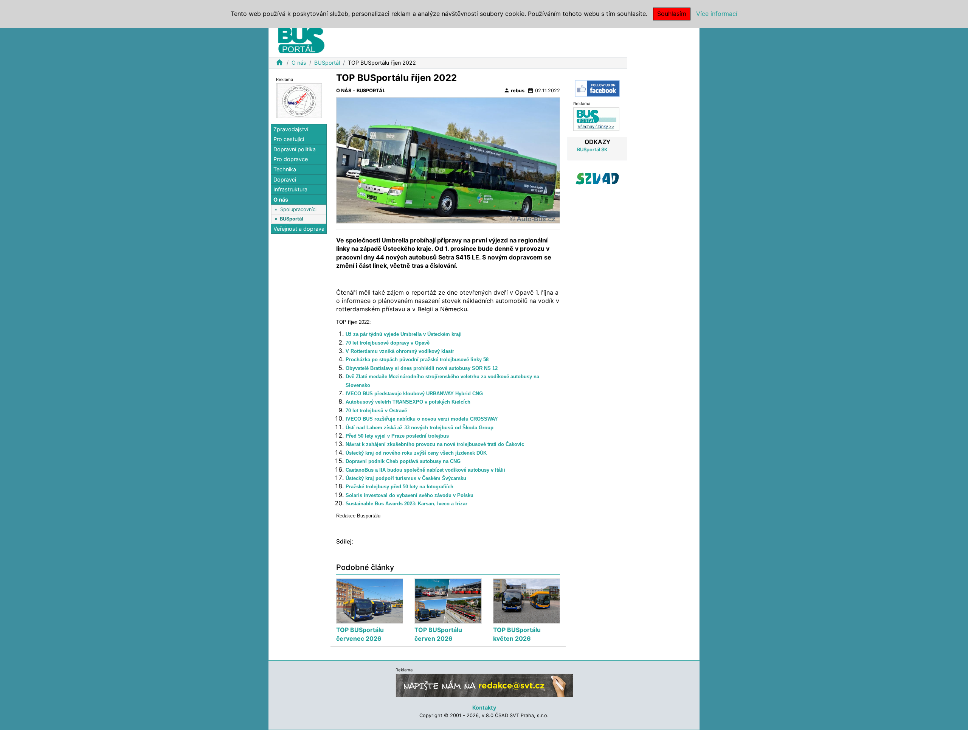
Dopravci (284, 179)
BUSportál (327, 62)
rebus (514, 90)
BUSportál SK (592, 149)
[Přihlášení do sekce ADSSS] (597, 178)
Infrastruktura (290, 189)
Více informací (716, 13)
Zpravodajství (290, 129)
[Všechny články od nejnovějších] (596, 118)
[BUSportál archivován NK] (299, 100)
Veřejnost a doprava (298, 228)
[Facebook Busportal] (597, 88)
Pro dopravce (290, 159)
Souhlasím (671, 13)
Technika (284, 169)
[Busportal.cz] (301, 39)
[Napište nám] (484, 685)
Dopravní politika (294, 149)
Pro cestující (288, 139)
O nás (299, 62)
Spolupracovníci (298, 209)
